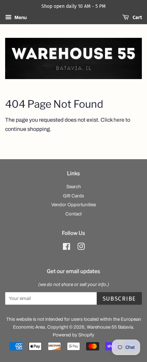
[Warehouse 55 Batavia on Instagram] (81, 248)
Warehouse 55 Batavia (110, 327)
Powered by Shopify (73, 334)
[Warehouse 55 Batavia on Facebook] (66, 248)
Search (73, 186)
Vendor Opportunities (73, 204)
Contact (73, 213)
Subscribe (119, 298)
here (118, 120)
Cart (137, 17)
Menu (20, 17)
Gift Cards (73, 195)
